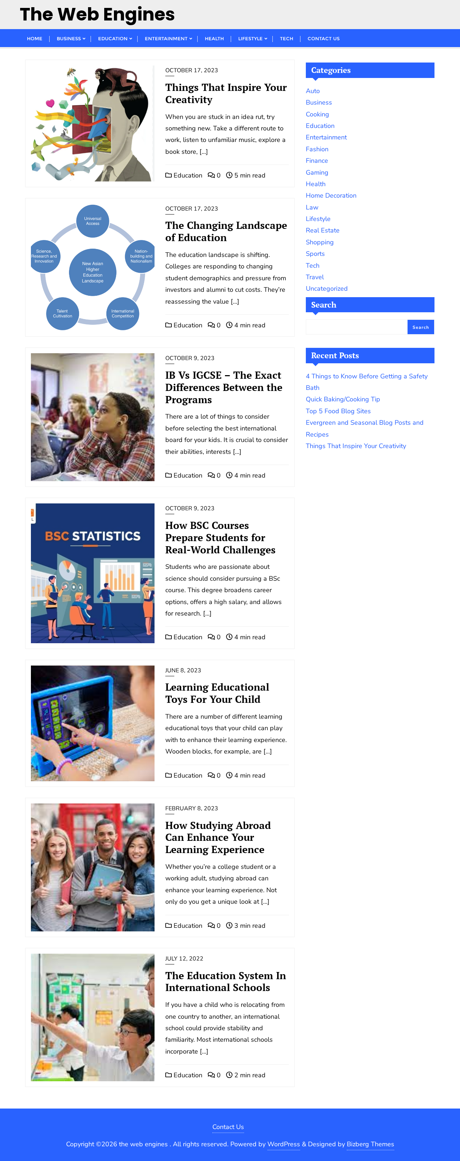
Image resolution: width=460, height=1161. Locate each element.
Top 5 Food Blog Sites (338, 411)
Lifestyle (318, 219)
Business (319, 102)
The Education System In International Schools (225, 981)
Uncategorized (327, 288)
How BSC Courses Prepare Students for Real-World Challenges (220, 537)
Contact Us (228, 1127)
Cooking (317, 114)
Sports (315, 253)
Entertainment (326, 137)
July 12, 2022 (184, 959)
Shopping (320, 242)
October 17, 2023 (191, 70)
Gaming (317, 172)
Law (312, 207)
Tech (312, 265)
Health (316, 184)
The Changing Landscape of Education (226, 231)
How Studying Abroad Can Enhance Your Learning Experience (218, 837)
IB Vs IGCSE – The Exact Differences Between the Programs (223, 387)
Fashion (317, 149)
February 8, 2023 (191, 808)
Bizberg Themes (370, 1144)
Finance (317, 160)
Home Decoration (331, 195)
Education (187, 175)
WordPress (283, 1144)
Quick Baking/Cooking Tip (343, 399)
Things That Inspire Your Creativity (226, 93)
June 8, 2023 (183, 670)
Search (323, 304)
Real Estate (323, 230)
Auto (313, 91)
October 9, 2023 (190, 358)
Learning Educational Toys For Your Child (217, 693)
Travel (315, 277)
